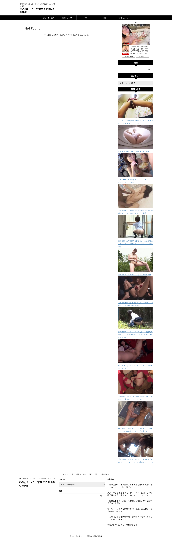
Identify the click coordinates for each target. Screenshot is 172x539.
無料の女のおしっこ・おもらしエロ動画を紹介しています (37, 479)
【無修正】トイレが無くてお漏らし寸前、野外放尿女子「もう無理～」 (129, 502)
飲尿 (86, 18)
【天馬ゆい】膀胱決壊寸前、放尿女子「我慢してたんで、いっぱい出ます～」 (129, 518)
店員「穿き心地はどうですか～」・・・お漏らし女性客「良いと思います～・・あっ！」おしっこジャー (129, 493)
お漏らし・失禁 (67, 18)
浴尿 (104, 18)
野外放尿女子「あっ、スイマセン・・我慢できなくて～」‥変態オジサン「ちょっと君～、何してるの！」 (135, 334)
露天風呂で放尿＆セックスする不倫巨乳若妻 (134, 275)
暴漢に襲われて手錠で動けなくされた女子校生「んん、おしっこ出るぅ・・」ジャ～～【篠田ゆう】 (135, 243)
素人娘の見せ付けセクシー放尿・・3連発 (133, 151)
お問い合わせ (123, 18)
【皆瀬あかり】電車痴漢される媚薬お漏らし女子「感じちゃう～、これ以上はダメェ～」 (129, 485)
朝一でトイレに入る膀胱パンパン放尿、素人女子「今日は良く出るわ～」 (129, 510)
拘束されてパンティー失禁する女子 (122, 525)
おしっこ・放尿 (48, 18)
